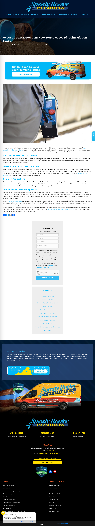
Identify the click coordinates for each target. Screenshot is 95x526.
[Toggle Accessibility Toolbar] (3, 513)
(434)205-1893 (16, 433)
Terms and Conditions (42, 267)
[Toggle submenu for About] (18, 14)
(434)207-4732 (78, 433)
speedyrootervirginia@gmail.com (50, 453)
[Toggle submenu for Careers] (78, 14)
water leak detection (15, 201)
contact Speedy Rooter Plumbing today (61, 209)
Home (5, 45)
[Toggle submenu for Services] (28, 14)
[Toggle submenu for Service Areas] (68, 14)
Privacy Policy (51, 265)
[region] (19, 517)
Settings (22, 521)
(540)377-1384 (47, 433)
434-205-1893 (49, 451)
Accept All (30, 521)
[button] (47, 458)
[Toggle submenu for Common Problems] (55, 14)
